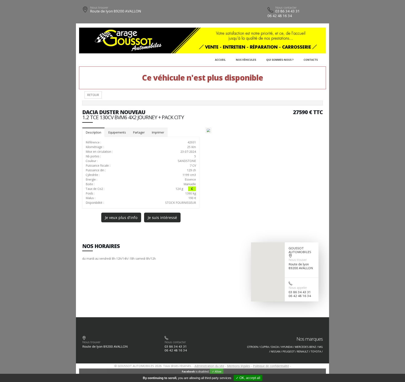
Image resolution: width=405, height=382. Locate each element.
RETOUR (93, 95)
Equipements (117, 132)
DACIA (275, 347)
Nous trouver (99, 7)
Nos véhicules (246, 60)
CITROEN (252, 347)
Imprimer (158, 132)
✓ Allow (216, 371)
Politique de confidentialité (271, 366)
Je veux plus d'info (121, 217)
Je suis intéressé (162, 217)
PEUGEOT (289, 351)
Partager (139, 132)
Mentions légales (238, 366)
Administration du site (209, 366)
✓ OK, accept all (248, 378)
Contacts (311, 60)
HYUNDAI (287, 347)
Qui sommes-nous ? (279, 60)
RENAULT (302, 351)
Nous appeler (298, 288)
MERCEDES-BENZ (305, 347)
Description (93, 132)
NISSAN (275, 351)
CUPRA (264, 347)
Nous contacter (286, 7)
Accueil (220, 60)
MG (321, 347)
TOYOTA (316, 351)
